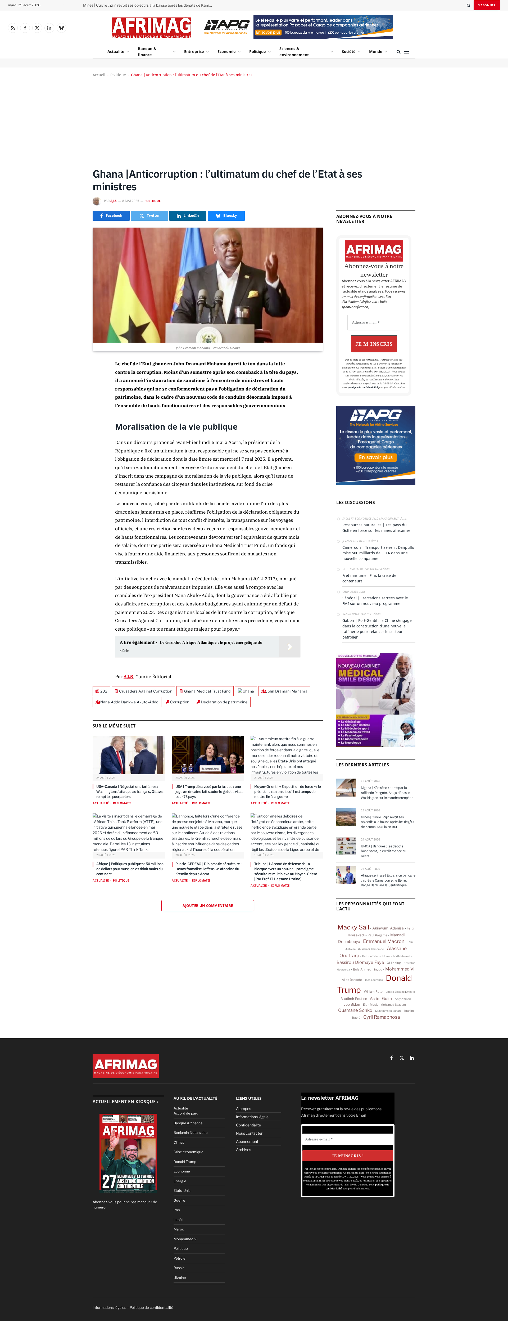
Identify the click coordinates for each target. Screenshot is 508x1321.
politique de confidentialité (363, 387)
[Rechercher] (468, 5)
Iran (177, 1210)
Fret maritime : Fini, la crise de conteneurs (369, 578)
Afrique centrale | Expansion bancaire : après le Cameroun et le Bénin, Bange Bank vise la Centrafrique (388, 880)
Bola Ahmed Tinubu (367, 969)
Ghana (248, 691)
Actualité (115, 51)
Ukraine (180, 1277)
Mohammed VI (400, 969)
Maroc (179, 1229)
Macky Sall (353, 927)
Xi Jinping (394, 963)
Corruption (179, 702)
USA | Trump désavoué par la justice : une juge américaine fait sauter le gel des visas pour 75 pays (209, 791)
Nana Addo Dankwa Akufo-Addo (129, 702)
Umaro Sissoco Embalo (400, 992)
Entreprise (194, 51)
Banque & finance (147, 51)
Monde (375, 51)
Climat (179, 1142)
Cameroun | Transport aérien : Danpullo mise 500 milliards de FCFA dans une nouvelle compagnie (378, 553)
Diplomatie (122, 803)
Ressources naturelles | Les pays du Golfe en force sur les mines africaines (376, 527)
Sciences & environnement (294, 51)
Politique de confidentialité (151, 1307)
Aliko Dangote (352, 980)
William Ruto (373, 992)
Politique (257, 51)
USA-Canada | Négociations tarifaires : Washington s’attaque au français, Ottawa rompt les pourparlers (130, 791)
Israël (178, 1219)
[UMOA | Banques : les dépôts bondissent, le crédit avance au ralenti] (346, 846)
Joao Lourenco (374, 979)
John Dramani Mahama (286, 691)
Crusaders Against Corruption (145, 691)
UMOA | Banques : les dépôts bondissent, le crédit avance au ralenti (383, 851)
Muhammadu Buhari (388, 1011)
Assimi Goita (381, 998)
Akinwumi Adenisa (388, 928)
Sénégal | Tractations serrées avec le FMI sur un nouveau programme (375, 600)
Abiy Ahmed (403, 999)
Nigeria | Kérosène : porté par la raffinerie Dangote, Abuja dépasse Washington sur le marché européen (387, 792)
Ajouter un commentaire (208, 905)
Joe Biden (352, 1004)
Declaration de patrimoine (224, 702)
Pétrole (179, 1258)
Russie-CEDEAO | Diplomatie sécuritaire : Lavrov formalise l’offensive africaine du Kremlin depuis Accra (208, 868)
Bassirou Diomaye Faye (360, 962)
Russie (179, 1268)
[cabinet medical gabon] (375, 746)
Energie (180, 1181)
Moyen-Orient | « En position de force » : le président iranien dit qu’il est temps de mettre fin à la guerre (287, 791)
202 (103, 691)
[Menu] (406, 52)
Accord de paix (186, 1113)
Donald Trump (185, 1162)
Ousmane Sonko (355, 1010)
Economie (226, 51)
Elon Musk (370, 1005)
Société (349, 51)
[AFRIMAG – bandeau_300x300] (375, 484)
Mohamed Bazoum (393, 1005)
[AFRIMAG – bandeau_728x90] (297, 37)
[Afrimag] (151, 28)
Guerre (179, 1200)
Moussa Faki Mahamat (396, 956)
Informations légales (109, 1307)
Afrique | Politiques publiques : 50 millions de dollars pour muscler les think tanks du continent (130, 868)
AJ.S (113, 201)
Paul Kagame (377, 935)
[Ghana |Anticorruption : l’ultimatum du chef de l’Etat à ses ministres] (208, 285)
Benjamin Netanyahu (191, 1132)
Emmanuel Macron (384, 941)
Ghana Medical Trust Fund (207, 691)
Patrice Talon (370, 956)
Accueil (99, 74)
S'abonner (487, 5)
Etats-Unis (182, 1190)
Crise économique (188, 1152)
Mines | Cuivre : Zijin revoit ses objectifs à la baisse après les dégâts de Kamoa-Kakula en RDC (149, 5)
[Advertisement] (254, 122)
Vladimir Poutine (354, 999)
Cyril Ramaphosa (381, 1017)
